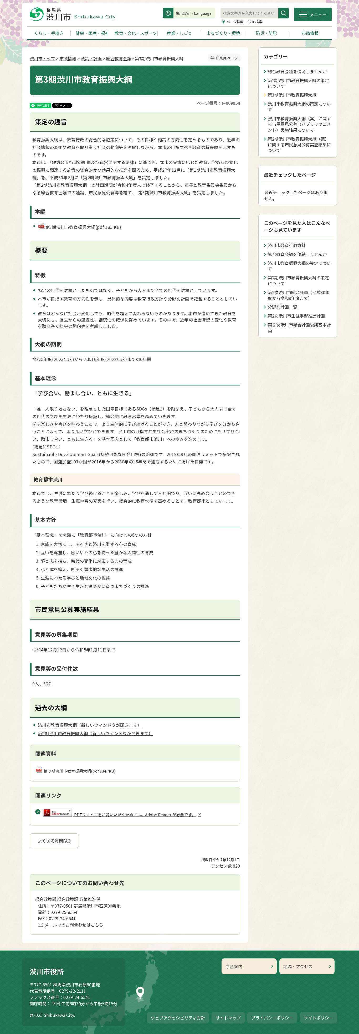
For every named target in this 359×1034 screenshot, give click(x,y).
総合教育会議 (118, 58)
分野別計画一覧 (282, 307)
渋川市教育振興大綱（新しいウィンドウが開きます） (90, 725)
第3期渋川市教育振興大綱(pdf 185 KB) (83, 227)
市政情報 (310, 33)
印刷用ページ (227, 58)
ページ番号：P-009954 (218, 103)
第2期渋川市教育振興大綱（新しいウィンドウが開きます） (95, 733)
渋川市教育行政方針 (287, 245)
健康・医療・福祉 (92, 33)
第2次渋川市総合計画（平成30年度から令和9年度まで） (299, 295)
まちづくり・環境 (223, 33)
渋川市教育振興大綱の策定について (299, 107)
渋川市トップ (42, 58)
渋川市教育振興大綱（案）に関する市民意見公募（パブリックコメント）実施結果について (299, 124)
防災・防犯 (266, 33)
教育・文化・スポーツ (136, 33)
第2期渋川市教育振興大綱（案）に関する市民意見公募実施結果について (299, 145)
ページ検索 (235, 21)
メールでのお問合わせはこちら (73, 925)
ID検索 (257, 21)
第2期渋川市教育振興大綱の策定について (298, 83)
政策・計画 (91, 58)
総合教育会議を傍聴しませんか (297, 71)
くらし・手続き (49, 33)
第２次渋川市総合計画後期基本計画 (299, 327)
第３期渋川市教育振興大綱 (79, 771)
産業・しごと (179, 33)
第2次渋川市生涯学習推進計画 (296, 316)
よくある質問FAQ (54, 841)
